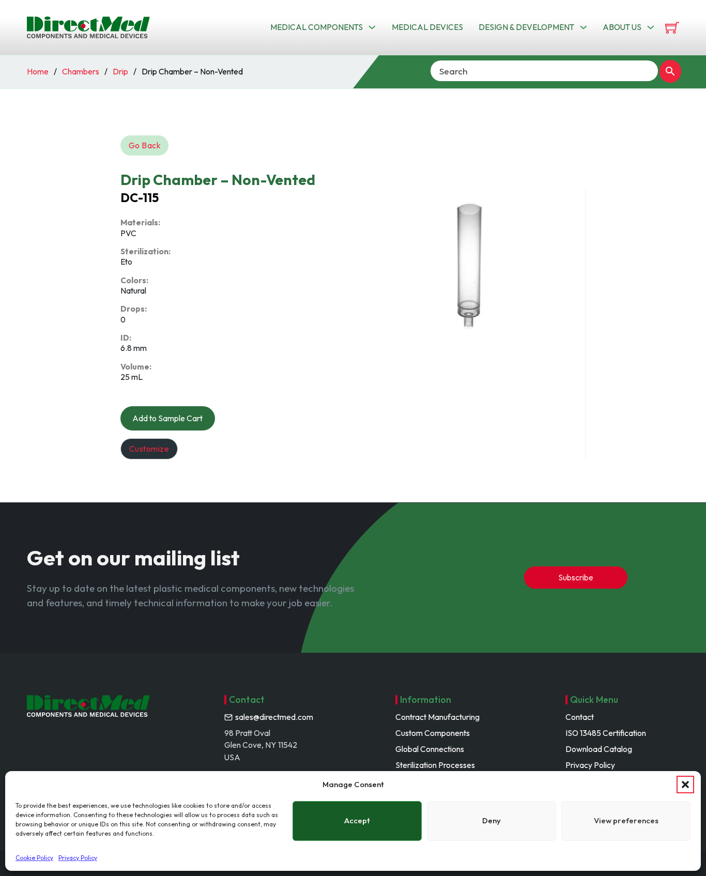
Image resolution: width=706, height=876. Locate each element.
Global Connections (429, 749)
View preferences (626, 820)
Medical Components (316, 27)
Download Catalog (598, 749)
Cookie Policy (34, 858)
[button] (685, 784)
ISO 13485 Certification (605, 733)
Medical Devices (427, 27)
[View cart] (672, 28)
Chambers (80, 71)
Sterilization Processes (435, 765)
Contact (579, 717)
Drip (120, 71)
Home (38, 71)
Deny (491, 820)
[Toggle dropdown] (372, 27)
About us (622, 27)
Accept (357, 820)
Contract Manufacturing (437, 717)
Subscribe (575, 577)
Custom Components (432, 733)
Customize (149, 448)
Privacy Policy (77, 858)
